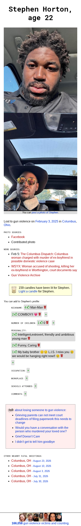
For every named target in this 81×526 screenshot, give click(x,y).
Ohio (7, 225)
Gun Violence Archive (25, 275)
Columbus (69, 221)
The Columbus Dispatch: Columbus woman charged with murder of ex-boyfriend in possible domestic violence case (42, 257)
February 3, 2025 (46, 221)
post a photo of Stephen (45, 212)
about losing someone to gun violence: (40, 410)
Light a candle (28, 291)
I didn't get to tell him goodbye (35, 441)
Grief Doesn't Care (27, 436)
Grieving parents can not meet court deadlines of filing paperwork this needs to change (43, 419)
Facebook (18, 237)
